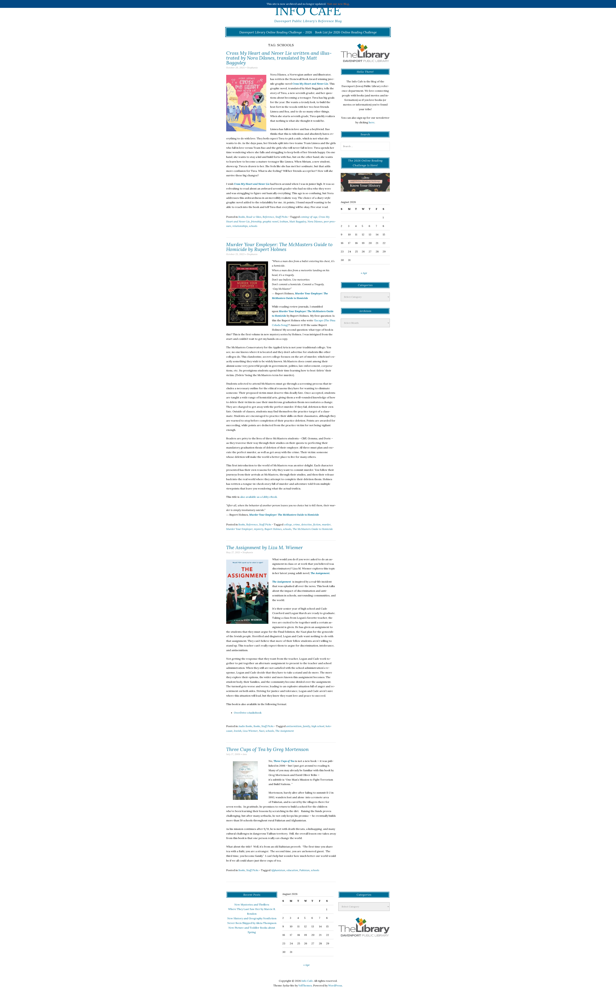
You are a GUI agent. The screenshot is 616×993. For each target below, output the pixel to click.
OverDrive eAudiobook (247, 712)
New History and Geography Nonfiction (251, 918)
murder (326, 524)
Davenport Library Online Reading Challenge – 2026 (275, 32)
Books (241, 216)
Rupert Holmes (273, 529)
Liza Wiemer (250, 730)
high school (318, 726)
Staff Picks (281, 216)
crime (296, 524)
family (306, 726)
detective (306, 524)
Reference (268, 216)
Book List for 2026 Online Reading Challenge (346, 32)
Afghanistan (278, 870)
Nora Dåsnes (315, 221)
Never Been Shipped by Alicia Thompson (251, 923)
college (288, 524)
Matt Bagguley (297, 221)
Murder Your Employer (239, 529)
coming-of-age (308, 216)
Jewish (237, 730)
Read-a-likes (253, 216)
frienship (256, 221)
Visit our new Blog (338, 3)
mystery (258, 529)
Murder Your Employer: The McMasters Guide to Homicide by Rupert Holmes (279, 246)
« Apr (364, 273)
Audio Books (245, 726)
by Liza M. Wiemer (264, 547)
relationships (240, 226)
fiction (317, 524)
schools (253, 226)
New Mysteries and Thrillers (251, 904)
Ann (245, 754)
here (371, 122)
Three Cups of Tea (284, 761)
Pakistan (304, 870)
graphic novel (270, 221)
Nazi (261, 730)
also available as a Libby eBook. (259, 496)
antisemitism (294, 726)
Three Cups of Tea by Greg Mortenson (267, 749)
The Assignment (281, 581)
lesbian (284, 221)
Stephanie (252, 67)
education (292, 870)
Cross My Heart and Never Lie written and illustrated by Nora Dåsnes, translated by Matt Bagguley (279, 58)
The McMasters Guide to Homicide (313, 529)
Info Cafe (308, 10)
